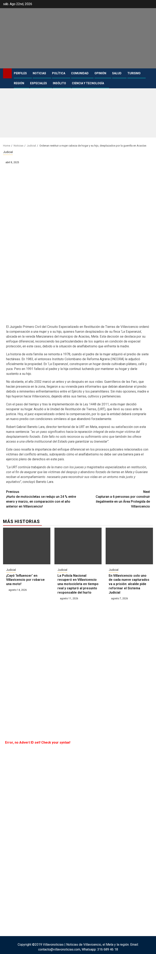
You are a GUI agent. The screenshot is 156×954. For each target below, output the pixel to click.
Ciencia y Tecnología (88, 83)
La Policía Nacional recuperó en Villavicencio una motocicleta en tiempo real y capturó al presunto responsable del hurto (78, 584)
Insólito (59, 83)
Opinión (100, 73)
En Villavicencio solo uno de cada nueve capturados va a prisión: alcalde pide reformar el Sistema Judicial (129, 584)
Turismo (134, 73)
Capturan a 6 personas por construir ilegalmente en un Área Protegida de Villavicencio (123, 499)
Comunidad (80, 73)
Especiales (38, 83)
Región (19, 83)
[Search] (150, 73)
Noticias (39, 73)
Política (58, 73)
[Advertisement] (78, 109)
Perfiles (20, 73)
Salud (116, 73)
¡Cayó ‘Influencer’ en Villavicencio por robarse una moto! (25, 580)
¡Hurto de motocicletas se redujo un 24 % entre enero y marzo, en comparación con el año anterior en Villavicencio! (41, 499)
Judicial (8, 152)
